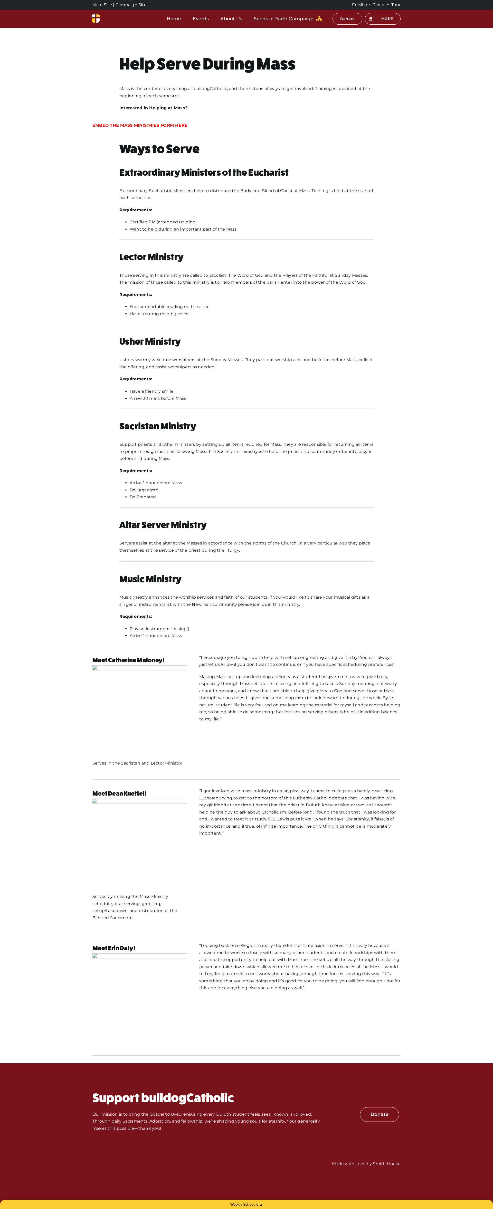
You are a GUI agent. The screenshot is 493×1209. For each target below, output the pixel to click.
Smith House (387, 1163)
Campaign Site (131, 4)
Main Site (102, 4)
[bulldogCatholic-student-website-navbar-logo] (96, 16)
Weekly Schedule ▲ (246, 1204)
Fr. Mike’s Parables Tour (376, 4)
